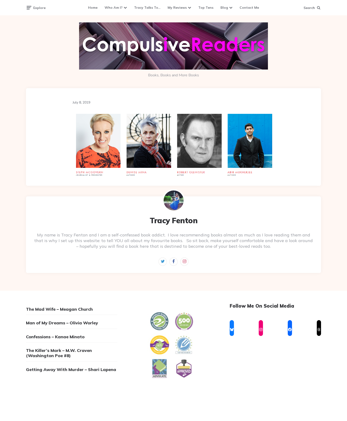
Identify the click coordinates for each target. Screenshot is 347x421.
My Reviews (177, 7)
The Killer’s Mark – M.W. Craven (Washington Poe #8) (59, 353)
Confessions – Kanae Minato (55, 336)
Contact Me (249, 7)
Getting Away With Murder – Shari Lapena (71, 369)
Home (92, 7)
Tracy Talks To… (147, 7)
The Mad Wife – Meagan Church (59, 309)
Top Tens (205, 7)
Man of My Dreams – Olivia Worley (62, 323)
